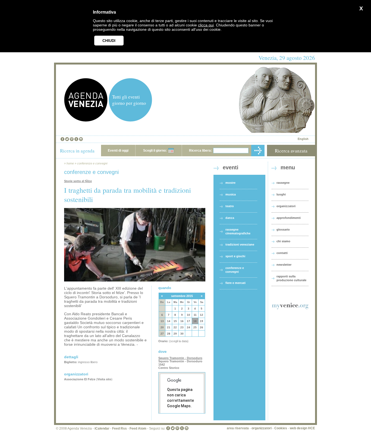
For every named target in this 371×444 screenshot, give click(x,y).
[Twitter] (67, 139)
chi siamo (283, 241)
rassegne (283, 182)
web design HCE (302, 428)
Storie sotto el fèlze (78, 181)
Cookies (280, 428)
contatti (282, 253)
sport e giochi (235, 256)
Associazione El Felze (79, 379)
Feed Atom (138, 428)
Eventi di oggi (118, 150)
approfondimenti (288, 217)
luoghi (281, 194)
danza (229, 217)
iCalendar (102, 428)
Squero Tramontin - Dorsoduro (180, 358)
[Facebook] (62, 139)
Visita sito (104, 379)
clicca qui (206, 25)
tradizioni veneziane (239, 244)
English (303, 138)
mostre (230, 182)
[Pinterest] (72, 139)
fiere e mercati (235, 282)
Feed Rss (119, 428)
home (70, 163)
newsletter (283, 264)
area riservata (238, 428)
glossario (283, 229)
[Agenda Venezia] (86, 120)
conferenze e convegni (92, 163)
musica (230, 194)
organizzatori (285, 206)
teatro (229, 206)
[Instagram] (81, 139)
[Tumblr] (76, 139)
